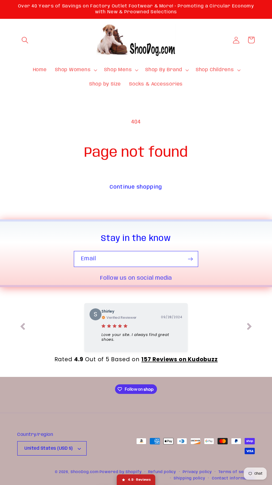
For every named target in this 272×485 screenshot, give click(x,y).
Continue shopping (136, 187)
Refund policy (162, 472)
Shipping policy (189, 478)
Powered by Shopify (121, 472)
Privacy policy (197, 472)
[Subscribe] (190, 259)
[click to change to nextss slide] (249, 327)
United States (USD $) (48, 448)
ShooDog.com (84, 472)
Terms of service (236, 472)
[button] (24, 40)
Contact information (233, 478)
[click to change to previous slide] (22, 327)
